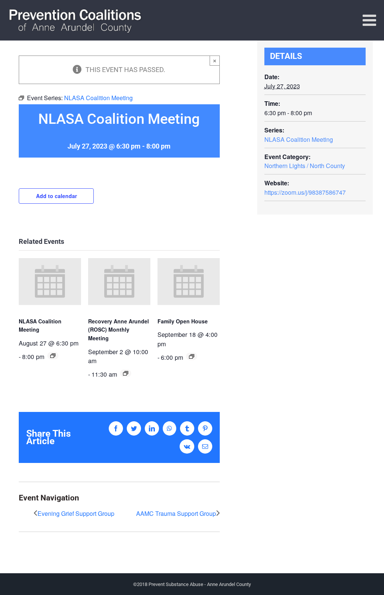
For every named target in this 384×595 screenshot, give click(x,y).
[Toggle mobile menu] (370, 20)
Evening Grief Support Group (76, 513)
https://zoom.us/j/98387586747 (305, 192)
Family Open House (183, 321)
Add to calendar (56, 196)
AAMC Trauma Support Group (176, 513)
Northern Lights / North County (304, 165)
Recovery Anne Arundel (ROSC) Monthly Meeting (118, 329)
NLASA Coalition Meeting (298, 139)
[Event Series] (53, 355)
